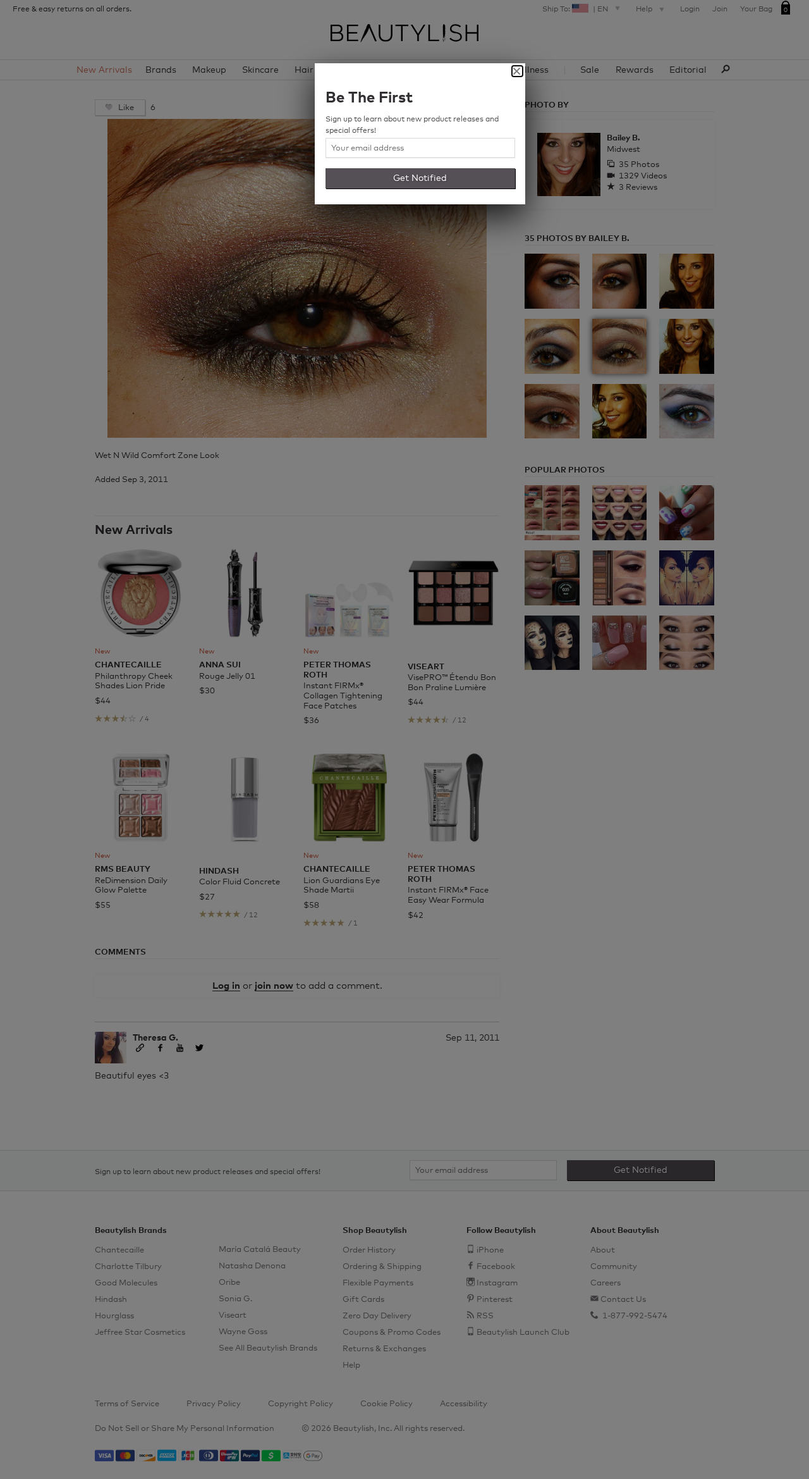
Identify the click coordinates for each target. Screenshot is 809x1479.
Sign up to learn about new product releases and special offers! (412, 125)
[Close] (517, 71)
